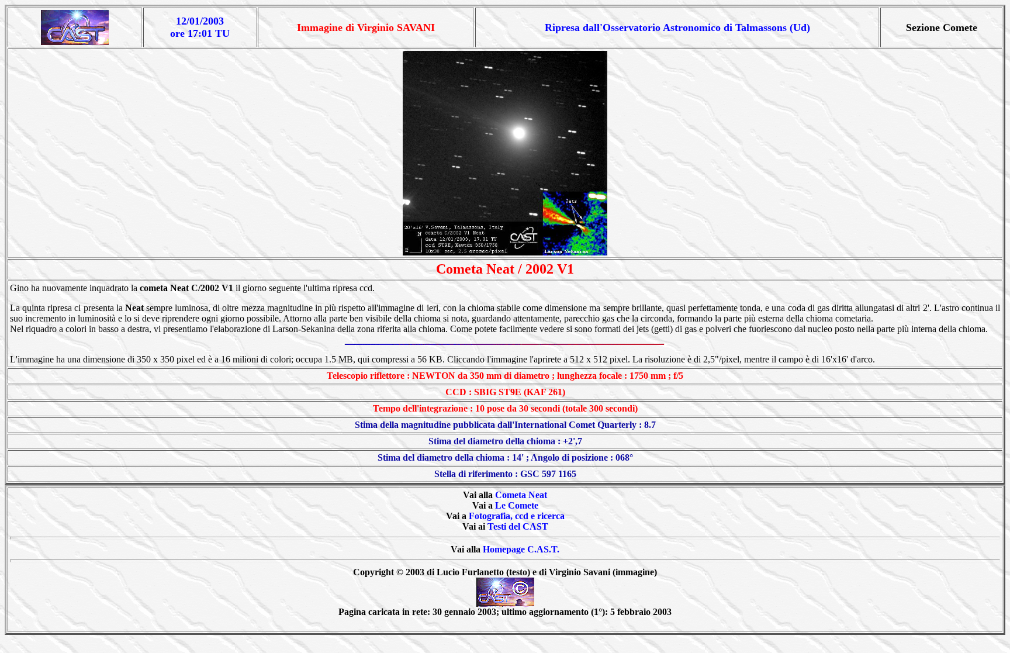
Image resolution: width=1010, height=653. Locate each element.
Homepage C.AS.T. (521, 549)
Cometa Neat (521, 495)
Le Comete (516, 505)
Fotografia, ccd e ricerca (517, 516)
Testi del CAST (517, 526)
